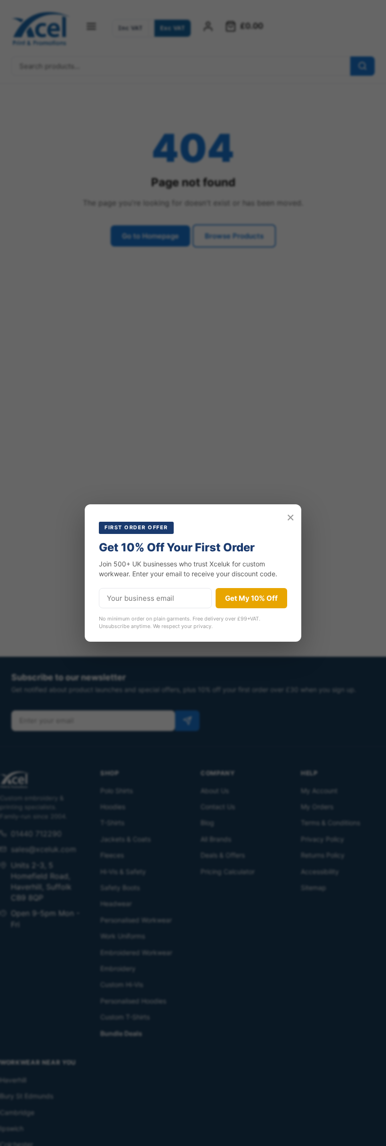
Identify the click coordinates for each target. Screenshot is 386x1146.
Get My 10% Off (251, 598)
